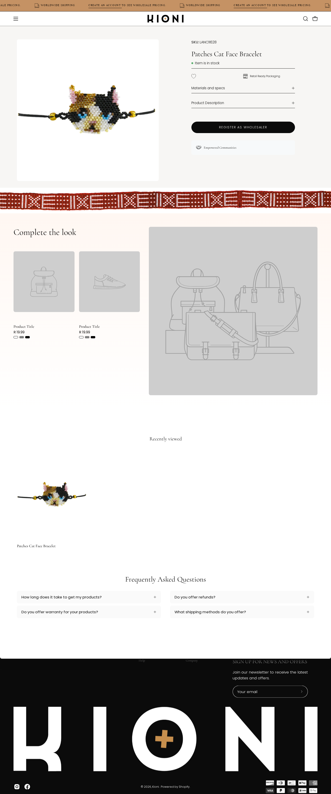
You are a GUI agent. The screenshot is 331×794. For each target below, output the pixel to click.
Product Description (207, 102)
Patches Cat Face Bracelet (36, 546)
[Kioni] (165, 18)
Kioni (156, 786)
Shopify (184, 786)
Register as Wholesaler (243, 127)
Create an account (112, 5)
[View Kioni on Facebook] (27, 786)
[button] (305, 18)
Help (142, 660)
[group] (165, 498)
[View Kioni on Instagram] (17, 786)
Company (192, 660)
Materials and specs (208, 88)
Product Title (24, 326)
